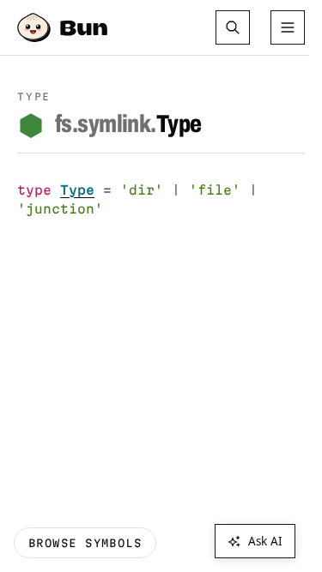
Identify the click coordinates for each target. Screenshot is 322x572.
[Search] (233, 27)
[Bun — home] (64, 27)
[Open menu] (287, 27)
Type (128, 124)
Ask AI (265, 541)
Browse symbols (85, 543)
